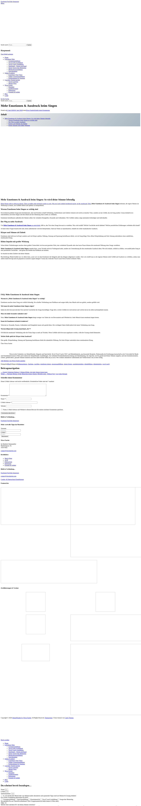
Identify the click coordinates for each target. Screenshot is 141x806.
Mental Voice (12, 83)
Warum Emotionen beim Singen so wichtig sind (22, 120)
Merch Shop (8, 458)
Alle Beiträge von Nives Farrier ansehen (13, 361)
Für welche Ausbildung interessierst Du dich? (14, 797)
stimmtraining (97, 364)
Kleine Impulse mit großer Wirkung (19, 125)
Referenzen (11, 90)
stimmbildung (88, 364)
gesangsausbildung (57, 364)
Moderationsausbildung (15, 69)
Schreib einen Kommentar (42, 110)
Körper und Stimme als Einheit (17, 124)
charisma (30, 364)
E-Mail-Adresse (6, 402)
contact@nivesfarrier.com (8, 451)
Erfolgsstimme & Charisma (16, 78)
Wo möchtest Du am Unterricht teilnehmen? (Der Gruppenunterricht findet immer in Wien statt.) (30, 801)
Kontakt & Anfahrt (14, 92)
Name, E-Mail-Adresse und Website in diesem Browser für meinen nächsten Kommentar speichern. (33, 409)
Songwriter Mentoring (66, 799)
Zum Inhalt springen (7, 54)
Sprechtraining (12, 71)
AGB (6, 460)
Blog (6, 94)
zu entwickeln (21, 225)
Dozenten (11, 87)
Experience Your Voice (15, 75)
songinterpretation (78, 364)
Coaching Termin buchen (12, 80)
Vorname (3, 428)
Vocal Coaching (13, 82)
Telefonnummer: (6, 793)
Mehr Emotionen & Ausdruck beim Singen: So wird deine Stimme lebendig (27, 118)
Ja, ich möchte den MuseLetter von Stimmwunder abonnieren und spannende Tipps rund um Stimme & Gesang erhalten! (39, 796)
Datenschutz (8, 462)
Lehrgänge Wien (10, 59)
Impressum (8, 463)
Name (3, 399)
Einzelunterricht (35, 799)
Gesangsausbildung (14, 61)
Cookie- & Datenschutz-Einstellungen (12, 479)
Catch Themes (69, 718)
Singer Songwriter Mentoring (17, 68)
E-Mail (3, 432)
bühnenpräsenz (22, 364)
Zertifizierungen (13, 88)
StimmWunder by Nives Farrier (21, 718)
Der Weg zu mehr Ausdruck (16, 122)
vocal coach (106, 364)
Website (3, 406)
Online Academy (10, 73)
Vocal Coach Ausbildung (16, 64)
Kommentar (5, 395)
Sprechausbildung (22, 799)
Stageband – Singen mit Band (17, 66)
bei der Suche (5, 99)
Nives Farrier (9, 85)
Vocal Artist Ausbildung (15, 62)
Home (6, 57)
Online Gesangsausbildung (16, 76)
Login (6, 95)
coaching (37, 364)
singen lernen (68, 364)
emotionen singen (45, 364)
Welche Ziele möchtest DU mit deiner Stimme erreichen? (18, 805)
